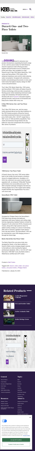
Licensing (20, 409)
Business (20, 384)
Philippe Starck (22, 268)
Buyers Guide (20, 412)
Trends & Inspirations (5, 392)
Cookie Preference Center (16, 444)
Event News (3, 386)
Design (19, 386)
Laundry (19, 388)
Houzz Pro (8, 17)
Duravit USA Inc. (6, 61)
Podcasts (3, 388)
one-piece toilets (12, 268)
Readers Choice (4, 401)
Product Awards (4, 403)
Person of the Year (5, 405)
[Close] (30, 417)
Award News (3, 381)
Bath (19, 379)
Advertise (20, 407)
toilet (16, 266)
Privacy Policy (26, 435)
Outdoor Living (21, 394)
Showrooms (20, 396)
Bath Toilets (11, 262)
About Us (20, 405)
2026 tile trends (25, 17)
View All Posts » (4, 379)
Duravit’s (16, 96)
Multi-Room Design (22, 392)
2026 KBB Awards (16, 17)
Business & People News (6, 384)
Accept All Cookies (16, 439)
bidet (20, 266)
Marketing (20, 390)
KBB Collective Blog (5, 390)
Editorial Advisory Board (23, 414)
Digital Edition (21, 403)
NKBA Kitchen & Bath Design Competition (7, 408)
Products (5, 24)
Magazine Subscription (23, 401)
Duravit (12, 266)
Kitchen (19, 381)
